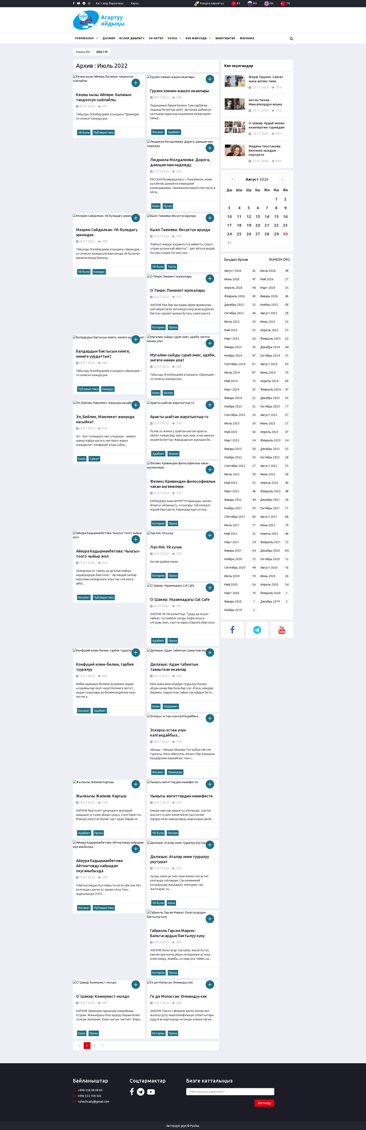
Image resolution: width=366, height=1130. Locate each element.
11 (239, 216)
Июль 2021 (240, 525)
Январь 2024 (240, 398)
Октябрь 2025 (240, 313)
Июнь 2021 (274, 525)
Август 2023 (274, 415)
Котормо (158, 327)
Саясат (94, 458)
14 (267, 216)
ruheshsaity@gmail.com (93, 1101)
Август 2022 (274, 465)
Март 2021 (240, 542)
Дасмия (109, 38)
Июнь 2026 (240, 279)
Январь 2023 (240, 449)
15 (276, 216)
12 (249, 216)
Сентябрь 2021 (240, 516)
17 (229, 225)
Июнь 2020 (274, 576)
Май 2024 (240, 381)
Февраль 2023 (274, 440)
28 (267, 234)
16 (285, 216)
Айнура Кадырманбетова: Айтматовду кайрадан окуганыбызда (99, 865)
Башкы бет (83, 51)
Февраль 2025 (274, 338)
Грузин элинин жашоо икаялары (179, 91)
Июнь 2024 (274, 372)
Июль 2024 (240, 372)
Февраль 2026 (240, 296)
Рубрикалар (84, 38)
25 (239, 234)
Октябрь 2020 (274, 559)
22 (276, 225)
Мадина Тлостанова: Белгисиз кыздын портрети (265, 150)
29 (276, 234)
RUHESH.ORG (279, 259)
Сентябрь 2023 (240, 415)
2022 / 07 (102, 51)
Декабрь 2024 (274, 347)
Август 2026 (240, 270)
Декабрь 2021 (274, 499)
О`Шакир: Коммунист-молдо (102, 996)
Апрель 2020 (274, 584)
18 (239, 225)
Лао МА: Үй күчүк (166, 547)
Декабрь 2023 (274, 398)
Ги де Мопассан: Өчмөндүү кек (178, 996)
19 (249, 225)
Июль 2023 (240, 423)
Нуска (172, 38)
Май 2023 (240, 432)
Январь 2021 (240, 550)
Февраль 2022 (274, 491)
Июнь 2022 (274, 474)
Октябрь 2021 (274, 508)
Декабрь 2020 (274, 550)
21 (267, 225)
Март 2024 (240, 389)
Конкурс (99, 271)
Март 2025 (240, 338)
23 (285, 225)
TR (288, 3)
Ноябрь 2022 (240, 457)
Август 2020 (274, 567)
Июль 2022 (240, 474)
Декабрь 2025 (240, 304)
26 (249, 234)
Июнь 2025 (274, 321)
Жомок (173, 453)
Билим (168, 393)
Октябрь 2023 (274, 406)
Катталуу (264, 1103)
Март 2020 (240, 593)
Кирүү (135, 3)
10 (229, 216)
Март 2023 (240, 440)
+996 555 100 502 (89, 1096)
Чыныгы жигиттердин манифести (181, 796)
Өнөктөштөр (225, 38)
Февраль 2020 (274, 593)
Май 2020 (240, 584)
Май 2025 (240, 330)
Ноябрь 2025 (274, 304)
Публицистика (104, 132)
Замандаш (175, 772)
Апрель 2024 (274, 381)
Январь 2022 (240, 499)
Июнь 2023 (274, 423)
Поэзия (172, 833)
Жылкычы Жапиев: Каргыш (101, 796)
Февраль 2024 (274, 389)
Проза (168, 206)
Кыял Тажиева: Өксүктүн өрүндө (180, 229)
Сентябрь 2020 (240, 567)
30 (285, 234)
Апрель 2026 (240, 287)
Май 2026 (274, 279)
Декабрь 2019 (274, 601)
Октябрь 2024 (274, 355)
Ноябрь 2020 (240, 559)
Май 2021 (240, 533)
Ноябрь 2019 (239, 610)
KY (238, 3)
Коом (155, 206)
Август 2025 (274, 313)
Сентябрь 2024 (240, 364)
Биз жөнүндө (196, 38)
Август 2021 (274, 516)
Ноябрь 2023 (240, 406)
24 (229, 234)
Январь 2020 (239, 601)
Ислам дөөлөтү (131, 38)
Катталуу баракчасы (110, 3)
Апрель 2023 (274, 432)
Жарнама (247, 38)
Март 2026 (274, 287)
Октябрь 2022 (274, 457)
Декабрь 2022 (274, 449)
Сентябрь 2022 (240, 465)
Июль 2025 (240, 321)
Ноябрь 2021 (240, 508)
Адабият (174, 132)
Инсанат (158, 132)
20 (257, 225)
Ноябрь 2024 (240, 355)
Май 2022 (240, 482)
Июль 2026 (274, 270)
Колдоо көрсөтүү (211, 3)
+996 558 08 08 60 (90, 1090)
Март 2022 (240, 491)
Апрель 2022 (274, 482)
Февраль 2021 (274, 542)
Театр (172, 266)
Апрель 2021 (274, 533)
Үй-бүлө (83, 132)
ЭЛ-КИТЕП (156, 38)
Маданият (171, 706)
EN (271, 3)
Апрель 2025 (274, 330)
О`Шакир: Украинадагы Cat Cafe (179, 599)
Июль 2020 (240, 576)
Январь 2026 (274, 296)
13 (257, 216)
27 (257, 234)
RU (254, 3)
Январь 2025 (240, 347)
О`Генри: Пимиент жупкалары (177, 290)
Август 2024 (274, 364)
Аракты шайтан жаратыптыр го (179, 416)
